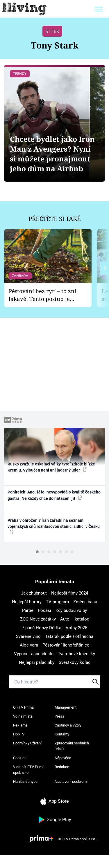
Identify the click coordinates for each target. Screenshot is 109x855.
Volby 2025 (76, 627)
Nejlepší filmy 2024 (69, 593)
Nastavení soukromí (71, 781)
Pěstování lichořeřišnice (65, 645)
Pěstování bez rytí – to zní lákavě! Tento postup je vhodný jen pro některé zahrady (42, 295)
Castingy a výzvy (68, 725)
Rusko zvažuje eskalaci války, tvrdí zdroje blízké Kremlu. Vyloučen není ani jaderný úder (51, 467)
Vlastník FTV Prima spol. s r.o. (28, 770)
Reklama (20, 725)
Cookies (19, 758)
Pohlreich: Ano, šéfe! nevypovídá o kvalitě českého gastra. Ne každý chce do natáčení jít (54, 495)
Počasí (44, 610)
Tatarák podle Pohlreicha (69, 636)
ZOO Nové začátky (38, 619)
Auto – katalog (74, 619)
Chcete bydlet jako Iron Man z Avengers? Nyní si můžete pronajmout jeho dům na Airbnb (52, 153)
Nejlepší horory (27, 601)
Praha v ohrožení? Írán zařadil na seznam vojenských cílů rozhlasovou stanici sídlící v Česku (54, 523)
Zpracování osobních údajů (72, 746)
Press (59, 716)
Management (65, 707)
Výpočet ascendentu (33, 653)
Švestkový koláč (74, 662)
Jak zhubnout (34, 593)
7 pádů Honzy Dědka (41, 627)
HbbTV (18, 734)
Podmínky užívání (27, 743)
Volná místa (23, 716)
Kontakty (62, 734)
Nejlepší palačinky (36, 662)
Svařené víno (28, 636)
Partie (27, 610)
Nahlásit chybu (25, 781)
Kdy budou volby (71, 610)
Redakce (62, 767)
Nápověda (63, 758)
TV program (57, 601)
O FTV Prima (23, 707)
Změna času (85, 601)
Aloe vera (29, 645)
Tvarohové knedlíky (76, 653)
